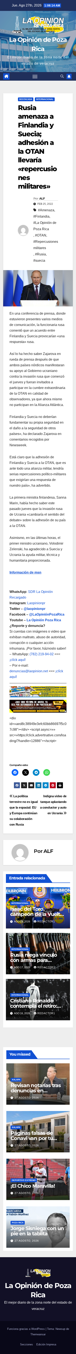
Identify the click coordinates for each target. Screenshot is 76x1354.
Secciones (26, 1344)
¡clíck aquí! (18, 660)
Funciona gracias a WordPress (26, 1328)
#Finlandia (41, 216)
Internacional (44, 99)
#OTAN (40, 235)
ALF (42, 198)
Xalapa (16, 1079)
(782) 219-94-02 (42, 654)
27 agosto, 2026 (27, 1097)
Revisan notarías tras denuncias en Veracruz (36, 1090)
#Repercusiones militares (45, 245)
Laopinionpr (36, 603)
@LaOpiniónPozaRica (46, 614)
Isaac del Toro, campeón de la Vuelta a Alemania (36, 914)
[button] (62, 76)
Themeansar (38, 1334)
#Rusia (40, 254)
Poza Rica (17, 1222)
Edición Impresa (46, 1344)
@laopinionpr (34, 609)
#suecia (39, 260)
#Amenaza (46, 210)
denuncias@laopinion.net (29, 671)
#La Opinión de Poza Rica (44, 226)
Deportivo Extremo (24, 1180)
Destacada (25, 99)
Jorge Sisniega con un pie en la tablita (37, 1231)
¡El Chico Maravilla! (33, 1186)
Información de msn (25, 572)
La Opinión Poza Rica (44, 620)
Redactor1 (46, 921)
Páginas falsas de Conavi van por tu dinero (32, 1138)
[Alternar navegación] (35, 76)
